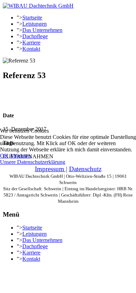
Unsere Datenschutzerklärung (32, 162)
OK (4, 156)
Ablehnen (20, 156)
